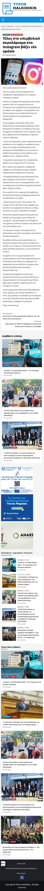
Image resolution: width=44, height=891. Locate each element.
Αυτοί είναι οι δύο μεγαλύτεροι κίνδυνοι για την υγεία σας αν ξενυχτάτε (21, 316)
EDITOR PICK (21, 574)
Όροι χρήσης (21, 873)
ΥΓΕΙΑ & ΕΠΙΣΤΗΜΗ (16, 34)
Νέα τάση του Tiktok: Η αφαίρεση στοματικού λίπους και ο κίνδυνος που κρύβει (23, 323)
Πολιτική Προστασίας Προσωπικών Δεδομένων (21, 868)
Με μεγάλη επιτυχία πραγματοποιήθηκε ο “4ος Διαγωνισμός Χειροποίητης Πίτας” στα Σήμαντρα (21, 849)
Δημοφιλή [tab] (17, 552)
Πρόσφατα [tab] (6, 552)
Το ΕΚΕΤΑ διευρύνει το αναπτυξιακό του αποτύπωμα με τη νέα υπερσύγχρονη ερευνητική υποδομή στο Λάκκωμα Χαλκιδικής (22, 455)
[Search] (40, 20)
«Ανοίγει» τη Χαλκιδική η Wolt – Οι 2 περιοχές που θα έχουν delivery (27, 564)
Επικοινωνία (21, 863)
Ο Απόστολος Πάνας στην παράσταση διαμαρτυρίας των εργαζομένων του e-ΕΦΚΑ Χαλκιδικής (21, 412)
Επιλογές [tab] (28, 552)
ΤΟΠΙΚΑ (14, 365)
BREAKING (6, 34)
